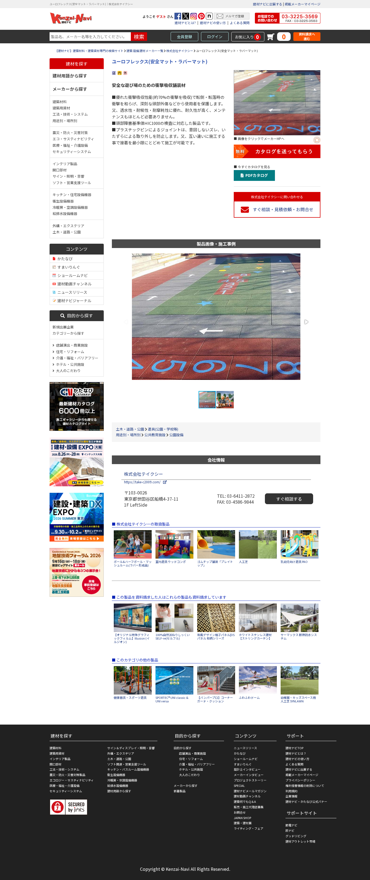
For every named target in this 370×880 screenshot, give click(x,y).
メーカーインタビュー (249, 775)
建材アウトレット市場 (300, 841)
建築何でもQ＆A (245, 801)
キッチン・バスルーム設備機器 (128, 769)
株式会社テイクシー (179, 50)
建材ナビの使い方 (213, 22)
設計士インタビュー (247, 769)
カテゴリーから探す (68, 333)
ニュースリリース (71, 292)
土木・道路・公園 (67, 231)
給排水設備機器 (65, 213)
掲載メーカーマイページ (302, 4)
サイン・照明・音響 (68, 176)
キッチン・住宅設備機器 (72, 194)
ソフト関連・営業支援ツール (126, 764)
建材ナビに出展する (267, 4)
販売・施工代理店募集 (249, 807)
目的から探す (79, 315)
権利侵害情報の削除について (304, 785)
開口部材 (60, 169)
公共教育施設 (154, 434)
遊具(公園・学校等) (163, 429)
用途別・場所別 (65, 120)
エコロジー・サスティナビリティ (72, 780)
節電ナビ (291, 825)
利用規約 (291, 791)
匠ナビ (289, 830)
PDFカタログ (256, 175)
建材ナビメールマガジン (250, 791)
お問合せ (240, 812)
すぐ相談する (289, 499)
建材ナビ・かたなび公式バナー (306, 801)
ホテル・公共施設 (69, 364)
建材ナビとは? (185, 22)
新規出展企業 (63, 327)
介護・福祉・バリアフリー (76, 357)
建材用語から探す (70, 76)
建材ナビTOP (294, 748)
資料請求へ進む (307, 36)
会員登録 (184, 36)
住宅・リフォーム (69, 351)
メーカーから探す (70, 89)
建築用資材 (61, 107)
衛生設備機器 (63, 201)
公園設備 (176, 434)
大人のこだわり (67, 370)
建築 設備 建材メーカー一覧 (144, 50)
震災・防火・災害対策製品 (67, 775)
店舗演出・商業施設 (71, 345)
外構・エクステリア (68, 225)
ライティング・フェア (248, 828)
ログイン (214, 36)
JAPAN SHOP (242, 818)
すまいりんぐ (68, 267)
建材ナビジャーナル (73, 300)
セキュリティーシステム (72, 151)
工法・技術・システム (70, 114)
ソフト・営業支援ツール (72, 182)
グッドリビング (295, 836)
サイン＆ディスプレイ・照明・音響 (131, 748)
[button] (306, 322)
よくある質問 (239, 22)
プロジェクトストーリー (250, 780)
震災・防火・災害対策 (70, 132)
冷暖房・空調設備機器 (70, 207)
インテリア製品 (65, 163)
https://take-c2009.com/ (143, 482)
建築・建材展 (243, 823)
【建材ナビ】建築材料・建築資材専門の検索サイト (89, 50)
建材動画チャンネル (74, 283)
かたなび (64, 258)
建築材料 (60, 101)
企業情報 (291, 796)
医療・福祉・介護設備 (70, 145)
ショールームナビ (72, 275)
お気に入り (247, 36)
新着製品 (180, 791)
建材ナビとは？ (295, 753)
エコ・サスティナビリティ (73, 138)
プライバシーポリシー (300, 780)
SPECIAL (239, 785)
